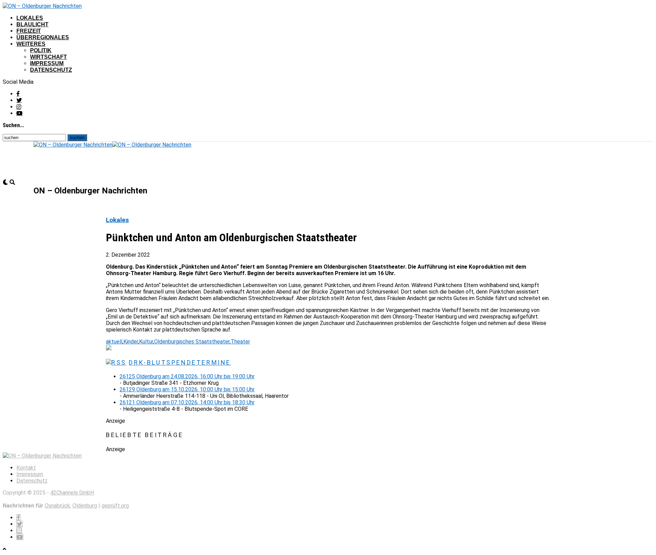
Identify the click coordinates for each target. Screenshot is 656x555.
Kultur (146, 341)
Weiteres (30, 44)
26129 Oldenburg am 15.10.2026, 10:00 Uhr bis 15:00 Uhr (187, 389)
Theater (240, 341)
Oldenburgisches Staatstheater (192, 341)
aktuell (114, 341)
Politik (41, 50)
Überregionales (42, 37)
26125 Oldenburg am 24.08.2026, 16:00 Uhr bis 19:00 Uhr (187, 376)
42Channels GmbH (72, 492)
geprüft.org (115, 505)
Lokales (29, 18)
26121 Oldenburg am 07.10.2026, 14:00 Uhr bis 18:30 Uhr (187, 402)
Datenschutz (51, 70)
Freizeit (28, 31)
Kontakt (26, 467)
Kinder (130, 341)
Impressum (47, 63)
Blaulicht (32, 24)
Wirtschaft (48, 57)
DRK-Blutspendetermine (180, 362)
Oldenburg (84, 505)
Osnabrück (57, 505)
